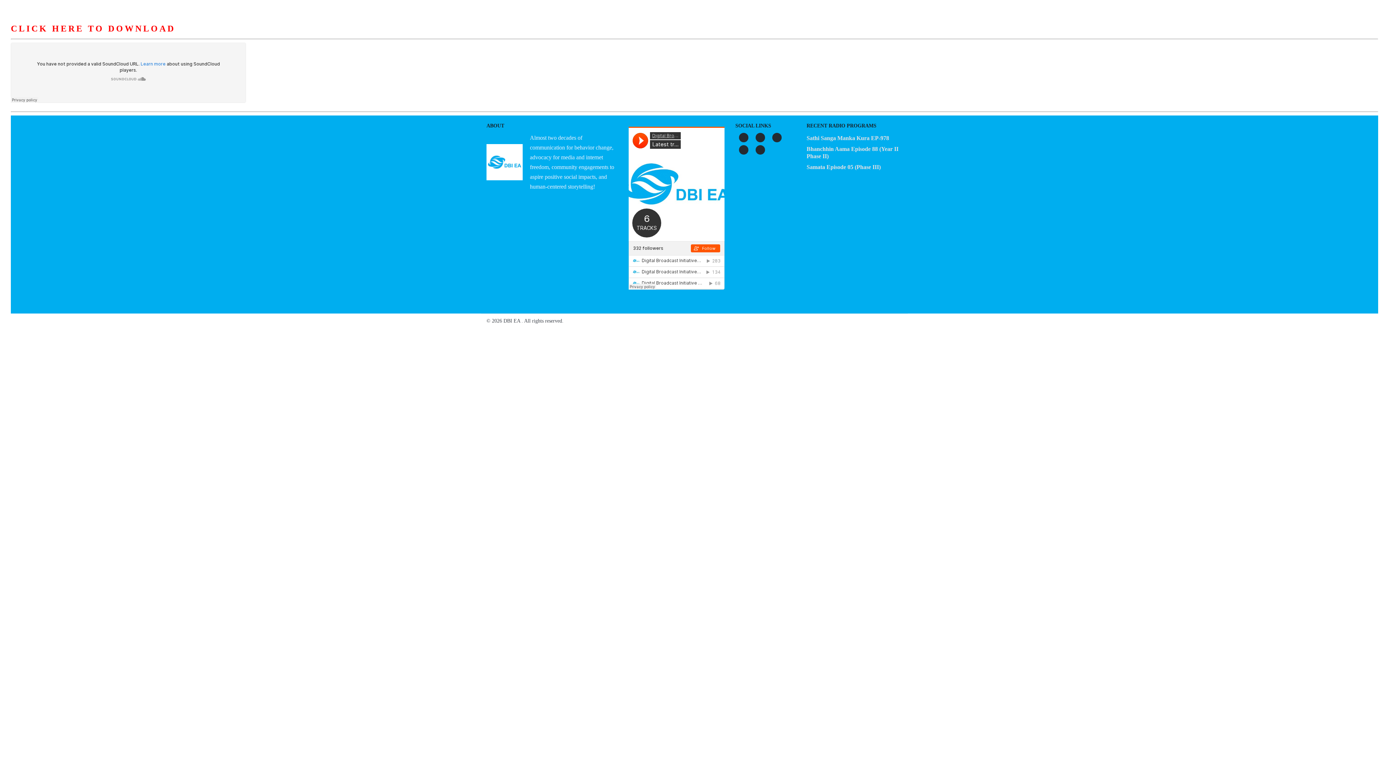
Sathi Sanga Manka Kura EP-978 (848, 138)
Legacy (779, 35)
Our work (694, 35)
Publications (738, 35)
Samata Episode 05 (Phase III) (844, 167)
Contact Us (818, 35)
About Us (604, 35)
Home (570, 35)
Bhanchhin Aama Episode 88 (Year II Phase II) (853, 152)
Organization (648, 35)
